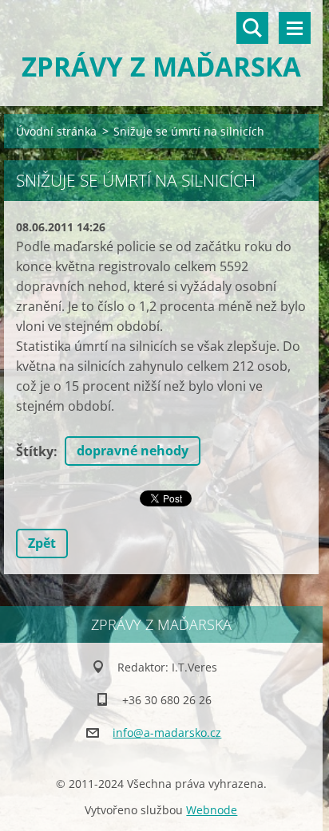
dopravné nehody (132, 450)
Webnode (211, 809)
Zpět (42, 543)
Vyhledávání (252, 28)
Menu (295, 28)
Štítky (35, 451)
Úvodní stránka (56, 131)
